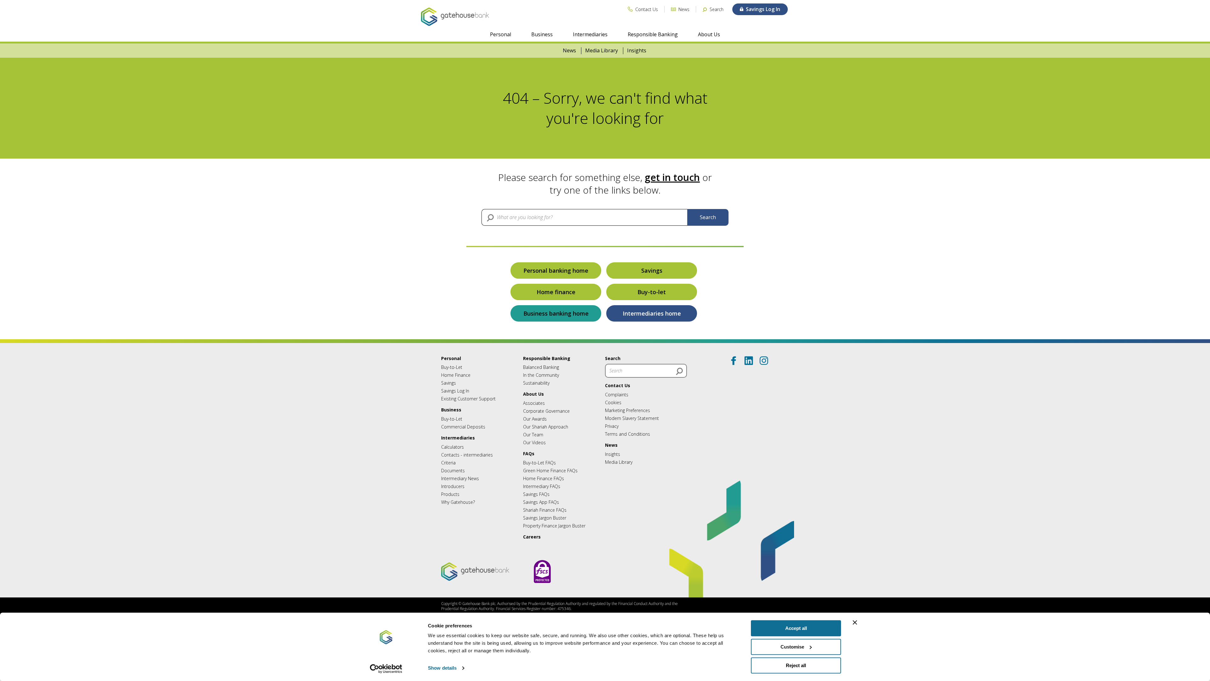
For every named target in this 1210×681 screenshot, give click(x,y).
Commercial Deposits (463, 427)
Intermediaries (590, 34)
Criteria (448, 463)
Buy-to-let (651, 292)
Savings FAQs (536, 494)
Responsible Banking (653, 34)
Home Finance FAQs (543, 478)
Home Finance (455, 375)
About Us (709, 34)
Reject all (796, 665)
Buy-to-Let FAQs (539, 463)
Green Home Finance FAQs (550, 471)
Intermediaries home (652, 313)
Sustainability (536, 383)
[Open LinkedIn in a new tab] (749, 361)
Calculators (452, 447)
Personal (500, 34)
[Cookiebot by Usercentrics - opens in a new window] (386, 668)
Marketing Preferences (627, 410)
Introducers (452, 486)
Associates (534, 403)
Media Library (601, 50)
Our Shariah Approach (545, 427)
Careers (532, 537)
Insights (636, 50)
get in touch (672, 177)
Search (708, 217)
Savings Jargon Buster (544, 518)
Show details (442, 668)
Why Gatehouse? (458, 502)
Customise (792, 646)
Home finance (556, 292)
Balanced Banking (541, 367)
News (569, 50)
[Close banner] (855, 622)
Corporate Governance (546, 411)
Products (450, 494)
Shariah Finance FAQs (545, 510)
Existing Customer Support (468, 399)
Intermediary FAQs (541, 486)
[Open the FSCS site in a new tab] (542, 589)
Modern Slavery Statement (632, 418)
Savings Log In (455, 391)
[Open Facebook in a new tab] (734, 361)
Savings (651, 270)
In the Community (541, 375)
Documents (453, 471)
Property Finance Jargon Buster (554, 526)
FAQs (528, 454)
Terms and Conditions (627, 434)
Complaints (616, 395)
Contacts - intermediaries (467, 455)
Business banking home (556, 313)
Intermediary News (460, 478)
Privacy (612, 426)
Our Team (533, 435)
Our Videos (534, 442)
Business (542, 34)
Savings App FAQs (541, 502)
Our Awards (535, 419)
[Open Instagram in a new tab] (764, 361)
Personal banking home (555, 270)
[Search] (679, 371)
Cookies (613, 402)
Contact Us (617, 385)
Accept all (796, 628)
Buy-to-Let (451, 367)
